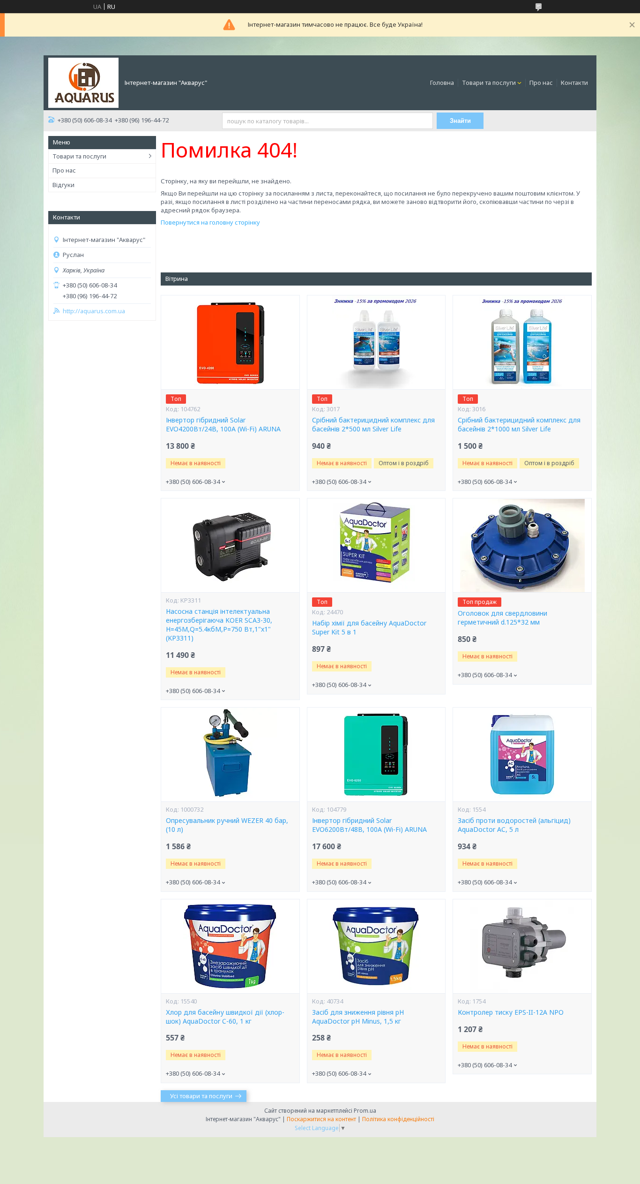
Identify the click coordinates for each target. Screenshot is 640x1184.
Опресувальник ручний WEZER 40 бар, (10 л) (227, 825)
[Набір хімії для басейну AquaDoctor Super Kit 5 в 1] (376, 545)
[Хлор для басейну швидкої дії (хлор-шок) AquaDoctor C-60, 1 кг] (230, 946)
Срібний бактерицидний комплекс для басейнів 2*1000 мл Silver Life (519, 424)
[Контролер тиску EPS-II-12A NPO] (522, 946)
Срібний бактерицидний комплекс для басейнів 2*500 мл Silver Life (373, 424)
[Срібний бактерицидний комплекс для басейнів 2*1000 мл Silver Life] (522, 342)
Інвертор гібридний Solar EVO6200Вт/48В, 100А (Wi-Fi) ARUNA (369, 825)
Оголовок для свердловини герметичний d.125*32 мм (502, 617)
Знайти (460, 120)
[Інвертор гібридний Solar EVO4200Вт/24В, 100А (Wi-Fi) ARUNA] (230, 342)
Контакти (574, 82)
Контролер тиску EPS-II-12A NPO (511, 1012)
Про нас (541, 82)
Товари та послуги (489, 82)
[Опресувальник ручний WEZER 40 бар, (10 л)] (230, 754)
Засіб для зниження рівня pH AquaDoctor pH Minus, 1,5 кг (358, 1017)
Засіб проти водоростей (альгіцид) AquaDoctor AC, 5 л (514, 825)
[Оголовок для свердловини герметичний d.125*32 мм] (522, 545)
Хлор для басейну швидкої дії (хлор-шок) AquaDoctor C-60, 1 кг (225, 1017)
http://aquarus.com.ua (94, 311)
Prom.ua (365, 1111)
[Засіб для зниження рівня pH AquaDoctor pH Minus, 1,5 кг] (376, 946)
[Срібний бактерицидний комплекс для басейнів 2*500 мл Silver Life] (376, 342)
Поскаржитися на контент (321, 1119)
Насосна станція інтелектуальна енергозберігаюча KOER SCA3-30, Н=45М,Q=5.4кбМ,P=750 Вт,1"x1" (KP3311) (219, 624)
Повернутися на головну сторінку (210, 222)
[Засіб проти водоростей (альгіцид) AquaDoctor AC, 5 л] (522, 754)
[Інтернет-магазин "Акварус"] (83, 82)
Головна (442, 82)
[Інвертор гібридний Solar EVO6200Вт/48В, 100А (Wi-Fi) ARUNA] (376, 754)
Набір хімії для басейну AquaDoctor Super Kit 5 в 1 (369, 627)
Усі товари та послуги (201, 1096)
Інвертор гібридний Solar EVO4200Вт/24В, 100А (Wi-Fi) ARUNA (223, 424)
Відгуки (63, 185)
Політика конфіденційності (398, 1119)
